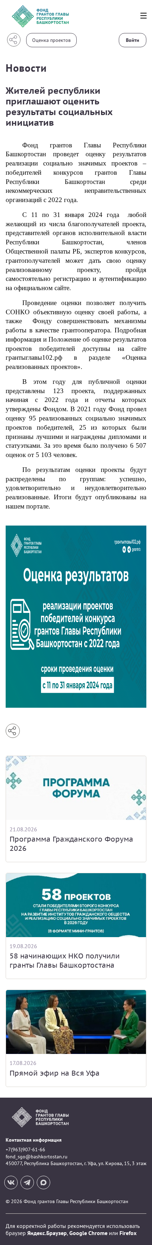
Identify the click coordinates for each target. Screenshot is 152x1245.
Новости (26, 68)
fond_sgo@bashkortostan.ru (37, 1156)
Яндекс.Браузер (47, 1232)
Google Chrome (88, 1232)
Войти (132, 40)
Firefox (127, 1232)
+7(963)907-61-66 (25, 1149)
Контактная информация (34, 1140)
